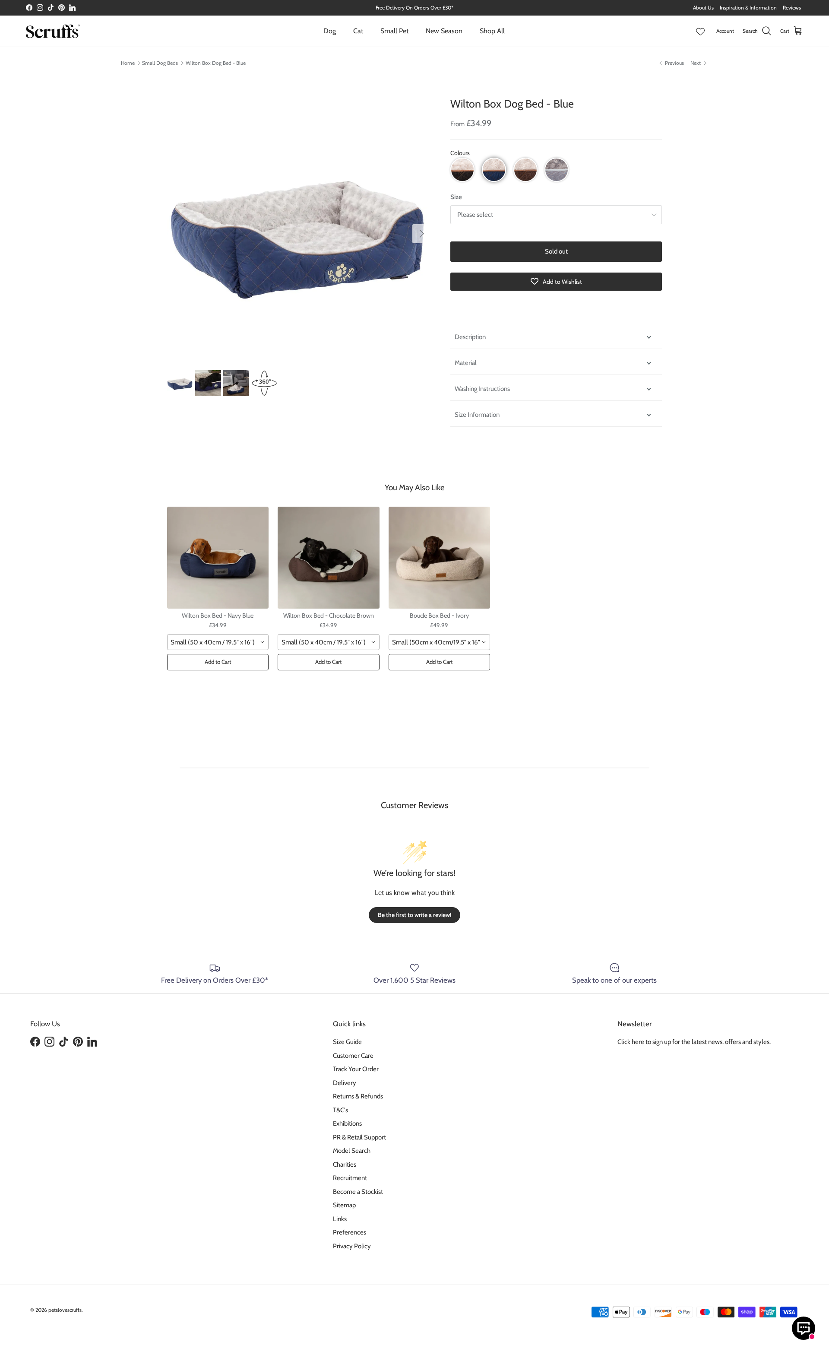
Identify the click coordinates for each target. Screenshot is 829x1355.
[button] (462, 170)
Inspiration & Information (748, 7)
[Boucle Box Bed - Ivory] (439, 558)
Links (340, 1219)
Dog (329, 31)
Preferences (349, 1232)
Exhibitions (347, 1123)
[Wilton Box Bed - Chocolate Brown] (329, 558)
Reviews (792, 7)
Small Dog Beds (160, 63)
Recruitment (350, 1178)
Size (456, 197)
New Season (444, 31)
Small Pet (394, 31)
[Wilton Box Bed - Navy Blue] (218, 558)
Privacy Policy (352, 1246)
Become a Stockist (358, 1192)
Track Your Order (356, 1069)
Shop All (492, 31)
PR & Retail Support (359, 1137)
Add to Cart (218, 661)
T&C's (340, 1110)
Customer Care (353, 1056)
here (638, 1042)
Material (466, 363)
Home (128, 63)
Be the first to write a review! (414, 915)
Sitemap (344, 1205)
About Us (703, 7)
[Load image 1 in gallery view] (299, 229)
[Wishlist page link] (700, 31)
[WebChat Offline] (803, 1328)
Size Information (477, 415)
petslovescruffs (65, 1310)
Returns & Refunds (358, 1096)
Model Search (351, 1151)
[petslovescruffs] (53, 31)
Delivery (344, 1083)
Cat (358, 31)
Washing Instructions (482, 389)
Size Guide (347, 1042)
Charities (344, 1164)
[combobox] (218, 642)
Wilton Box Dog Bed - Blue (216, 63)
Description (470, 337)
